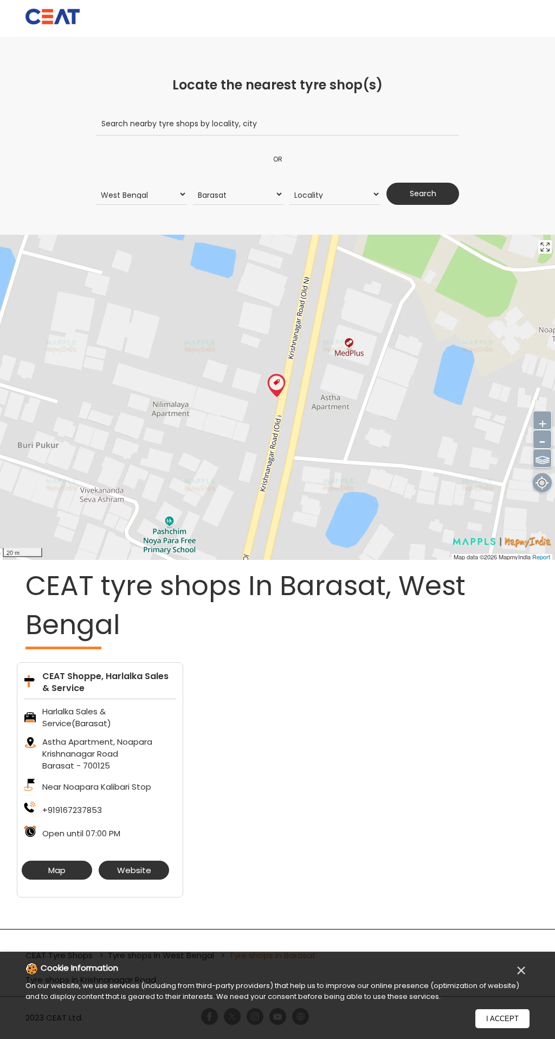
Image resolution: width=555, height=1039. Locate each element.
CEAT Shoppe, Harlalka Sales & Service (105, 682)
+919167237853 (72, 810)
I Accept (502, 1019)
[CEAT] (52, 18)
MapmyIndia (515, 556)
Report (541, 556)
